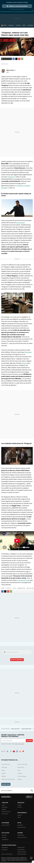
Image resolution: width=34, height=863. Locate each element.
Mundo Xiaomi (5, 813)
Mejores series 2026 (15, 728)
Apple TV (4, 773)
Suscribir (29, 740)
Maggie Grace (22, 588)
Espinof (19, 817)
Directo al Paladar (5, 825)
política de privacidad (19, 744)
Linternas (19, 779)
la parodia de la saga (23, 580)
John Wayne (30, 25)
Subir (28, 796)
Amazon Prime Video (22, 764)
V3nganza (11, 177)
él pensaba (28, 352)
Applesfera (4, 809)
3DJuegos (19, 805)
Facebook (13, 59)
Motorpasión (20, 825)
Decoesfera (4, 837)
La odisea (19, 773)
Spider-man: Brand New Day (8, 779)
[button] (11, 70)
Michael (4, 25)
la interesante (20, 223)
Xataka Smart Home (6, 811)
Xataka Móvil (4, 807)
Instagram (17, 751)
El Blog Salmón (20, 835)
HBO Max (4, 776)
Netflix (3, 770)
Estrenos (9, 588)
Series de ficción (6, 764)
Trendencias (4, 835)
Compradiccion (5, 839)
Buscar (31, 790)
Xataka (3, 805)
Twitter (16, 59)
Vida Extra (19, 807)
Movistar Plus (20, 767)
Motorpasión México (21, 854)
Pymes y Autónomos (21, 837)
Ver (18, 659)
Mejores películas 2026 (26, 728)
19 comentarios (7, 58)
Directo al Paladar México (7, 854)
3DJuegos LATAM (21, 847)
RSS (20, 751)
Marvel (24, 25)
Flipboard (19, 59)
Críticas (14, 588)
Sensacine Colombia (21, 852)
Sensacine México (21, 849)
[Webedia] (6, 798)
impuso (24, 363)
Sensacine (19, 815)
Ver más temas (6, 784)
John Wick (18, 25)
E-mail (22, 59)
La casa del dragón (21, 776)
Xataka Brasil (4, 849)
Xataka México (5, 847)
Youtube (14, 751)
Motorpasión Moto (21, 827)
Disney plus (4, 767)
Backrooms (11, 25)
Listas (18, 770)
